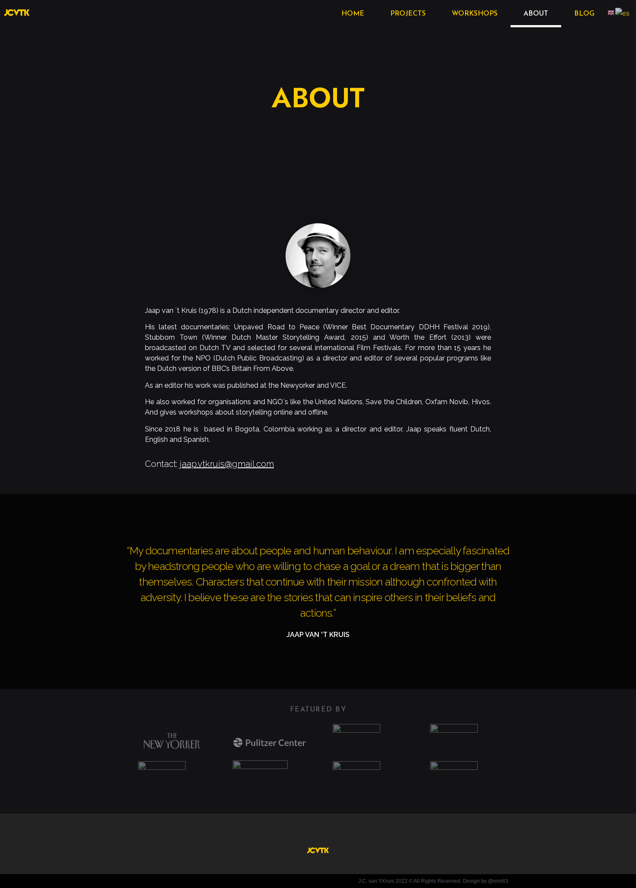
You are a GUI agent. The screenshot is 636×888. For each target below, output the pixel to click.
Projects (408, 13)
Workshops (475, 13)
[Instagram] (335, 831)
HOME (352, 13)
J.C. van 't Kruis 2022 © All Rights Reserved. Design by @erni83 (433, 881)
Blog (584, 13)
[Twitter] (318, 831)
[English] (611, 12)
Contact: (209, 464)
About (536, 13)
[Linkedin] (301, 831)
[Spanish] (622, 12)
